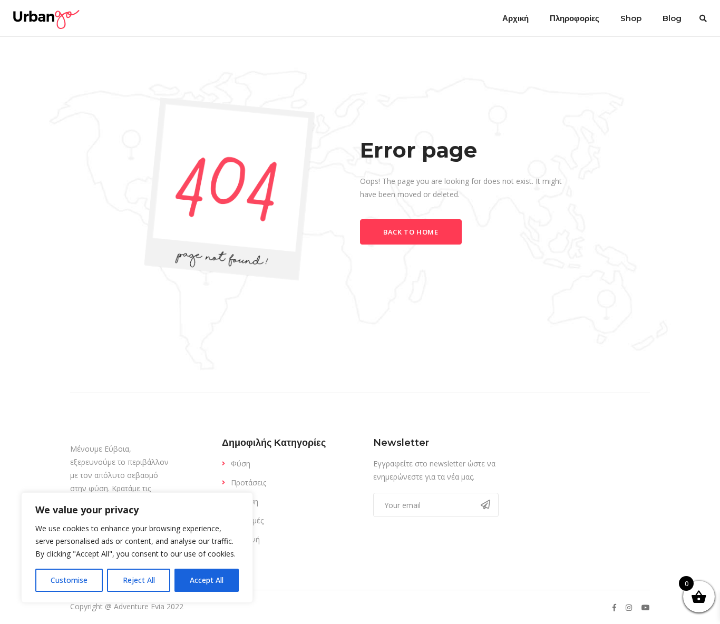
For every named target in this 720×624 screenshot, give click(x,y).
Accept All (206, 580)
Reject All (139, 580)
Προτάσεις (248, 482)
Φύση (240, 464)
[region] (137, 547)
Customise (69, 580)
